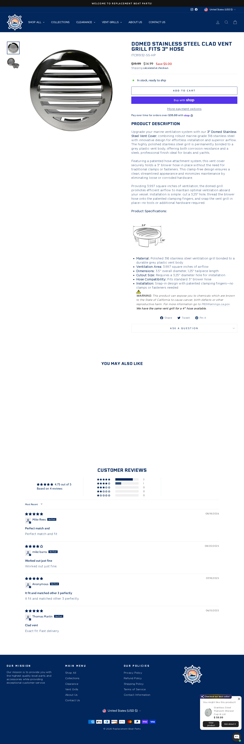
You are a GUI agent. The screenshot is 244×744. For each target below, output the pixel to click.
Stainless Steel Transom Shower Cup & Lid (224, 710)
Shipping (137, 68)
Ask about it (230, 724)
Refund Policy (133, 678)
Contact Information (137, 694)
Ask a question (184, 328)
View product (211, 724)
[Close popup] (238, 699)
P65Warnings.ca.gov (216, 304)
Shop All (70, 672)
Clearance (71, 683)
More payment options (184, 109)
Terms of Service (135, 689)
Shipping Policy (134, 683)
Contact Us (72, 700)
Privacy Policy (133, 672)
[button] (104, 479)
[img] (34, 514)
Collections (72, 678)
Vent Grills (71, 689)
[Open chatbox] (236, 737)
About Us (71, 694)
